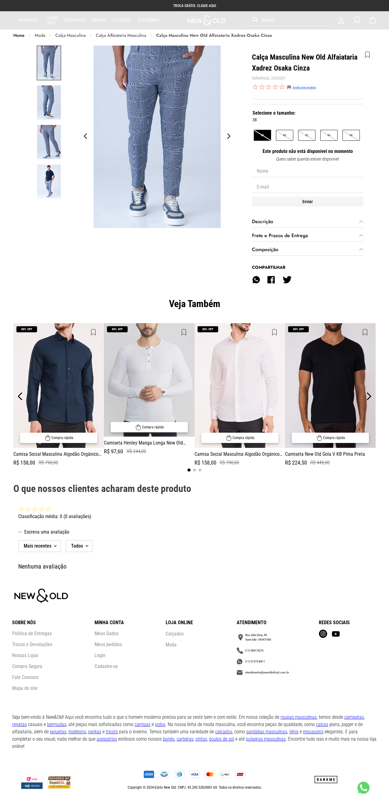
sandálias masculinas (266, 732)
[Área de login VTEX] (341, 20)
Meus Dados (107, 633)
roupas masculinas (299, 717)
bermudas (56, 724)
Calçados (121, 20)
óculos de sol (221, 739)
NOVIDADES (28, 20)
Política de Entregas (32, 633)
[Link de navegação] (206, 20)
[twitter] (286, 280)
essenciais (74, 20)
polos (160, 724)
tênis (293, 732)
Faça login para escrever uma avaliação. (304, 87)
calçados (223, 732)
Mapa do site (25, 688)
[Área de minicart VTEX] (374, 20)
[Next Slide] (368, 396)
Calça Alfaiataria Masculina (121, 35)
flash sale (51, 20)
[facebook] (271, 280)
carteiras (185, 739)
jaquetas (58, 732)
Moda (40, 35)
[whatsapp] (256, 280)
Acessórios (148, 20)
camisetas (354, 717)
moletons (77, 732)
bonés (168, 739)
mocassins (313, 732)
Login (100, 655)
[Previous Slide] (20, 396)
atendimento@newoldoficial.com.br (267, 672)
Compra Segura (27, 666)
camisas (142, 724)
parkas (94, 732)
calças (322, 724)
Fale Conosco (25, 677)
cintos (201, 739)
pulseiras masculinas (266, 739)
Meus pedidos (108, 644)
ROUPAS (98, 20)
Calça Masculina (70, 35)
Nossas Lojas (25, 655)
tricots (112, 732)
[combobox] (288, 20)
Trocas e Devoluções (32, 644)
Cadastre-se (106, 666)
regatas (19, 724)
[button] (262, 135)
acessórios (107, 739)
